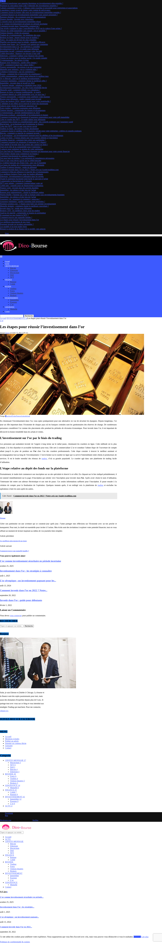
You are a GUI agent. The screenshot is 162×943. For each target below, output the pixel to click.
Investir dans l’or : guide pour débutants (16, 208)
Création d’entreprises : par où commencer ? (17, 72)
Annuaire (9, 746)
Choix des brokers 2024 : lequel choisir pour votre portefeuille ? (25, 101)
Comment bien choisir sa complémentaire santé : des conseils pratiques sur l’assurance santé (36, 122)
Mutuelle (13, 309)
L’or (12, 304)
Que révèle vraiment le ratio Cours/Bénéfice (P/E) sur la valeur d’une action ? (31, 28)
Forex (12, 291)
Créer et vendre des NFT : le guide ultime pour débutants (22, 119)
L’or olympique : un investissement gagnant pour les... (28, 580)
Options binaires (16, 293)
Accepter (137, 937)
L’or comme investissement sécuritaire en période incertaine (23, 24)
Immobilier (14, 300)
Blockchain (14, 273)
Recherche (29, 316)
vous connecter (16, 615)
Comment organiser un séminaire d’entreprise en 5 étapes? (23, 142)
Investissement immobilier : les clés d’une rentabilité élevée (23, 88)
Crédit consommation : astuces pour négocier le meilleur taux (24, 76)
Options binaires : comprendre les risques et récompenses (22, 110)
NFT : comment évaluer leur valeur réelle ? (17, 65)
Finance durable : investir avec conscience (17, 19)
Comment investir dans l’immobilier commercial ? (20, 26)
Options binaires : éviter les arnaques (14, 33)
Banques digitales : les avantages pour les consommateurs (23, 17)
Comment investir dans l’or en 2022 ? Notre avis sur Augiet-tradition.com (29, 170)
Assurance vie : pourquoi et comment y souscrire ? (20, 199)
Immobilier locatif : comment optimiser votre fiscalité (21, 51)
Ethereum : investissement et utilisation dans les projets (22, 176)
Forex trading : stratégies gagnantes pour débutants (20, 108)
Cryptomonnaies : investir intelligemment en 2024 (20, 113)
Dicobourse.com (5, 820)
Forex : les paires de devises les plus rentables (18, 40)
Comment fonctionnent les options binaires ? (17, 156)
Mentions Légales (12, 739)
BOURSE (8, 286)
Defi (12, 275)
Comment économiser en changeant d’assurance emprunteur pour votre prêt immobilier (34, 117)
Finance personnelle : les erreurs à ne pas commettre (20, 67)
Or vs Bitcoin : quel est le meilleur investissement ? (20, 78)
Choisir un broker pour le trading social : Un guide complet (23, 58)
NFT (12, 277)
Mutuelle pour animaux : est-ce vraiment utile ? (18, 69)
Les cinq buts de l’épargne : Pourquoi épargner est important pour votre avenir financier (35, 151)
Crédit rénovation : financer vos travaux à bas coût (20, 53)
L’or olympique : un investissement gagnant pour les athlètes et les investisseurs (31, 135)
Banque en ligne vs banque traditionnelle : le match (20, 92)
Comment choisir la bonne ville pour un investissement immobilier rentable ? (30, 12)
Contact (7, 311)
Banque (13, 282)
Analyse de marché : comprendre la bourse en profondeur (23, 213)
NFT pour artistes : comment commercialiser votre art (21, 183)
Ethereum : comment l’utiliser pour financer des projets (22, 56)
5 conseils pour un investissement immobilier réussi (20, 21)
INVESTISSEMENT (11, 298)
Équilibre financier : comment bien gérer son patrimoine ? (23, 140)
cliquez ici (4, 711)
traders (44, 458)
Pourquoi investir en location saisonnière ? (17, 224)
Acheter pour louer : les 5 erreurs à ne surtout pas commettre (24, 44)
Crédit (12, 284)
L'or (25, 318)
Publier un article (12, 741)
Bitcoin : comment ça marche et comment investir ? (20, 133)
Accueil (7, 261)
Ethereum (14, 270)
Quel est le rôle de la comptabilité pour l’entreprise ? (21, 147)
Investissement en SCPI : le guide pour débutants (19, 49)
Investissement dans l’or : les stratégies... (17, 907)
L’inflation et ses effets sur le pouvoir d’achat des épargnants (24, 103)
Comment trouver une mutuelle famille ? (16, 217)
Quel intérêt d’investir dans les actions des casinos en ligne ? (24, 145)
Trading (13, 289)
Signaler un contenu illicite (15, 743)
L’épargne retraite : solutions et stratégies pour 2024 (20, 85)
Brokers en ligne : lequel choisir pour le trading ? (19, 37)
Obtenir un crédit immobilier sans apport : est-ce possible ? (23, 31)
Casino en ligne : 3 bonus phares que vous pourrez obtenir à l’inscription (29, 138)
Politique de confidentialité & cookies (15, 942)
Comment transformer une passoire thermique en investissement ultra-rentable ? (31, 3)
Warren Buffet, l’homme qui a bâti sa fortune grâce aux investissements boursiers (32, 195)
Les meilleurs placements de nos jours (15, 222)
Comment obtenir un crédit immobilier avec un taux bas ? (23, 94)
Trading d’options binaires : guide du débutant (18, 167)
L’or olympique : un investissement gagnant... (19, 917)
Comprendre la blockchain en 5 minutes (16, 181)
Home (7, 233)
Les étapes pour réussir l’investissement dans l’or (19, 220)
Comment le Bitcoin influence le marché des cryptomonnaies (24, 172)
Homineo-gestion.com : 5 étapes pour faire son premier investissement (28, 204)
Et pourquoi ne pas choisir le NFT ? (14, 215)
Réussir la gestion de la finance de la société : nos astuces (22, 229)
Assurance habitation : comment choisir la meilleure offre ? (23, 81)
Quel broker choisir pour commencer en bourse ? (19, 154)
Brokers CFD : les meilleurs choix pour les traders (20, 211)
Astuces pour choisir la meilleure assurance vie (18, 106)
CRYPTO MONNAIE (12, 266)
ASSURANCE (9, 307)
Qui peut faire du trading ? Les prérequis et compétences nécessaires (27, 158)
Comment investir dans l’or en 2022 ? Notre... (23, 590)
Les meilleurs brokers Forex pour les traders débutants (21, 174)
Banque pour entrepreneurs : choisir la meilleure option (22, 192)
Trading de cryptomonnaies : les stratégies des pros (20, 35)
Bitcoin (13, 268)
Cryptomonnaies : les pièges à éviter (14, 60)
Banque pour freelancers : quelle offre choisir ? (18, 63)
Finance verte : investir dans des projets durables (19, 188)
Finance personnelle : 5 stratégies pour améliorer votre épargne (25, 97)
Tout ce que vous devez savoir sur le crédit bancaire (20, 160)
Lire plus (144, 937)
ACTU (7, 264)
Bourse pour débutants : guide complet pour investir (20, 99)
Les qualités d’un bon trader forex (13, 227)
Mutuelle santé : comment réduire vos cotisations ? (20, 90)
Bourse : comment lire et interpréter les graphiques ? (20, 74)
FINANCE (8, 280)
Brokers (13, 295)
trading (100, 485)
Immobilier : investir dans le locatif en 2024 (17, 83)
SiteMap (35, 820)
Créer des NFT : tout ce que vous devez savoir (18, 126)
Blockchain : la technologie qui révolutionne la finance (22, 124)
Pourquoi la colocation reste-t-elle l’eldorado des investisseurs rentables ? (29, 6)
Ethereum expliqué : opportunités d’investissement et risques (24, 115)
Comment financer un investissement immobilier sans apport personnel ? (29, 15)
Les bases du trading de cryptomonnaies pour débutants (22, 165)
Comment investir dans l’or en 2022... (16, 927)
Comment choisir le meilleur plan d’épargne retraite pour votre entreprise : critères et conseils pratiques (41, 131)
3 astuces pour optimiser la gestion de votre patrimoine (21, 149)
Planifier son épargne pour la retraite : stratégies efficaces (22, 42)
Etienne (7, 333)
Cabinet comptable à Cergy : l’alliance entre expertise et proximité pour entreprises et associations (39, 8)
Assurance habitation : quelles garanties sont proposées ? (22, 201)
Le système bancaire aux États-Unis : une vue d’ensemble (23, 163)
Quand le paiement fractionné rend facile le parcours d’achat (24, 179)
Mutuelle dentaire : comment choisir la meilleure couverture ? (24, 206)
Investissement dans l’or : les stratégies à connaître (20, 47)
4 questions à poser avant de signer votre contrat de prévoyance (25, 10)
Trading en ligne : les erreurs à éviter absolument (19, 129)
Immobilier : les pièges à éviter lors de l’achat (18, 190)
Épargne (13, 302)
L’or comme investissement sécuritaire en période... (22, 897)
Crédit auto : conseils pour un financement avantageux (21, 185)
